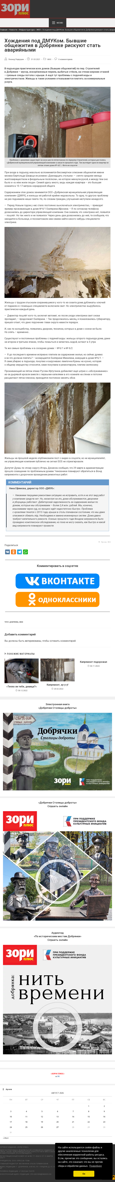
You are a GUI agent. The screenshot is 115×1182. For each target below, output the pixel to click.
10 (11, 1116)
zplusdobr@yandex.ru (41, 1174)
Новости (13, 30)
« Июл (6, 1138)
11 (26, 1116)
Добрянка (13, 622)
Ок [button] (84, 1174)
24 (11, 1127)
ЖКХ (38, 30)
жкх (21, 622)
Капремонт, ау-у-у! (57, 684)
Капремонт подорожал (93, 661)
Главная (3, 30)
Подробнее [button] (95, 1166)
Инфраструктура (27, 30)
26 (42, 1127)
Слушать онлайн (57, 936)
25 (26, 1127)
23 (104, 1122)
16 (104, 1116)
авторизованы (33, 640)
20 (57, 1122)
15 (89, 1116)
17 (11, 1122)
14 (73, 1116)
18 (26, 1122)
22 (89, 1122)
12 (42, 1116)
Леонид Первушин (16, 59)
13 (57, 1116)
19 (42, 1122)
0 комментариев (65, 59)
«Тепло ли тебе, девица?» (21, 686)
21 (73, 1122)
